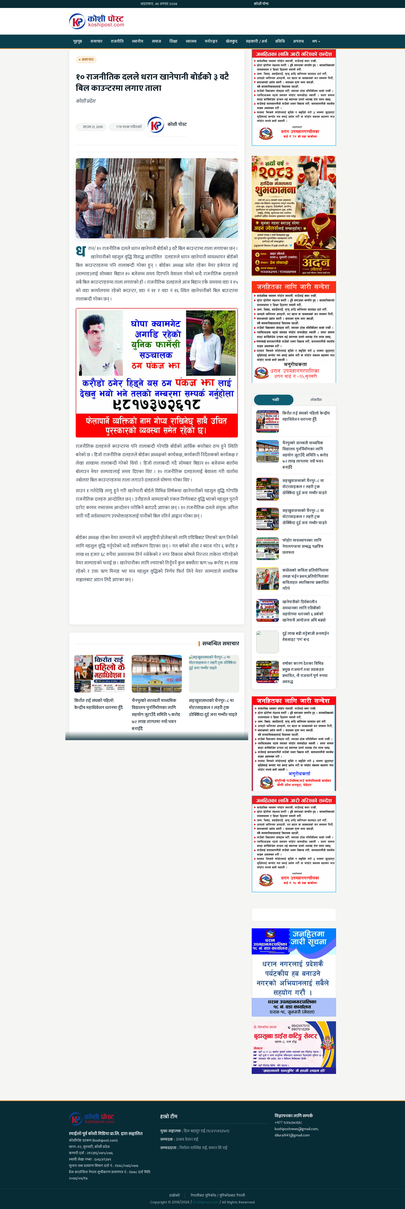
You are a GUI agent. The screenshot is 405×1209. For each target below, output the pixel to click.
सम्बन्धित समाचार (220, 643)
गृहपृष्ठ (77, 41)
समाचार (96, 41)
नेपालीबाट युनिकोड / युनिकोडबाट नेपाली (218, 1195)
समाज (156, 41)
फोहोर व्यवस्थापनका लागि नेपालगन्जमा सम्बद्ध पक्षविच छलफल (302, 546)
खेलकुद (231, 41)
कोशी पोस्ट (177, 125)
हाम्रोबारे (174, 1195)
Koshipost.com (205, 1202)
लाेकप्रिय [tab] (316, 400)
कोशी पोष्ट (261, 4)
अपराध (298, 41)
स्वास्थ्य (191, 41)
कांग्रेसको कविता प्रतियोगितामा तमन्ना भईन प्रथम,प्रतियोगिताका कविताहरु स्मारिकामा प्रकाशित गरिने (305, 579)
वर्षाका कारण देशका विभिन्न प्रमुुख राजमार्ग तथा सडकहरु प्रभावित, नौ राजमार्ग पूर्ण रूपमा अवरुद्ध (305, 673)
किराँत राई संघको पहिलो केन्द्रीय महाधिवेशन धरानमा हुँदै (98, 704)
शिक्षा (173, 41)
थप (315, 41)
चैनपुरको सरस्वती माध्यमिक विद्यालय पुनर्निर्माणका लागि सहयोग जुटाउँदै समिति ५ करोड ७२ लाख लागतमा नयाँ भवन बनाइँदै (156, 714)
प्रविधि (280, 41)
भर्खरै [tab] (275, 400)
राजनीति (117, 41)
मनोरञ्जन (211, 41)
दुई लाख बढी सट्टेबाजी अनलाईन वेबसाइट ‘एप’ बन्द (305, 637)
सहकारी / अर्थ (256, 41)
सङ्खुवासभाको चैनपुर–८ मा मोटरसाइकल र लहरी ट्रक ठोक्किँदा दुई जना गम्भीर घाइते (213, 707)
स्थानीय (137, 41)
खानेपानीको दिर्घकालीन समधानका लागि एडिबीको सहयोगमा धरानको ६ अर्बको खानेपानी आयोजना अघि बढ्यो (304, 611)
